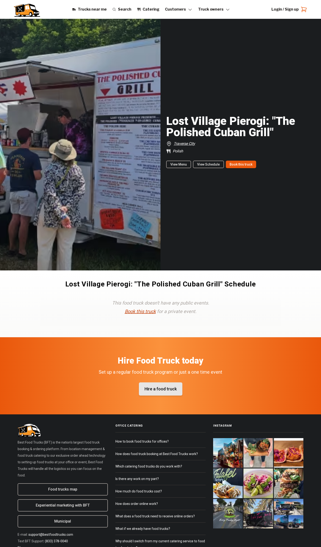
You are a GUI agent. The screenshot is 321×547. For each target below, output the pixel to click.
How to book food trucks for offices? (142, 441)
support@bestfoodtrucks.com (50, 534)
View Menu (178, 164)
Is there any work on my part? (137, 479)
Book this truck (241, 164)
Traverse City (184, 143)
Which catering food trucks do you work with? (148, 466)
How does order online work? (136, 504)
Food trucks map (62, 489)
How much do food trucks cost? (138, 491)
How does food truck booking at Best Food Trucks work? (156, 454)
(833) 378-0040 (56, 541)
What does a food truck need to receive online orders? (155, 516)
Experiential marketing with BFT (63, 505)
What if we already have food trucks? (142, 529)
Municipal (62, 521)
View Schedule (208, 164)
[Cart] (303, 9)
